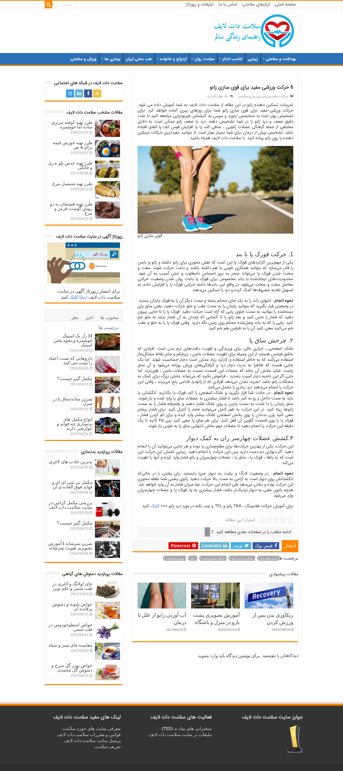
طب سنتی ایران (139, 59)
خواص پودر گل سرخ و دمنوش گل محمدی (71, 667)
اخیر (89, 317)
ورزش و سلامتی (83, 59)
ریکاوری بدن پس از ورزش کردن (272, 618)
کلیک (154, 506)
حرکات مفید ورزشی (274, 96)
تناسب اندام (232, 59)
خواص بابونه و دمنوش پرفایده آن (72, 606)
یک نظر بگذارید (217, 96)
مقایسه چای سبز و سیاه (70, 645)
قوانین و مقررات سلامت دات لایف (89, 734)
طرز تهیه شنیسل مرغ (72, 183)
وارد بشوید (208, 655)
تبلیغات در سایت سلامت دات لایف (180, 734)
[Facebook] (88, 93)
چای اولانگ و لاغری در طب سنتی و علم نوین (72, 586)
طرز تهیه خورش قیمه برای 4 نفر (72, 144)
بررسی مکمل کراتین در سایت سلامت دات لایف (70, 504)
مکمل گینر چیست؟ (74, 378)
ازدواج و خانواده (173, 59)
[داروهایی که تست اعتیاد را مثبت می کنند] (107, 364)
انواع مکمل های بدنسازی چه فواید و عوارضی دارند (74, 423)
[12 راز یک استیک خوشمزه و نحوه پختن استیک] (107, 341)
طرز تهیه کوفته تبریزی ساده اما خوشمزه (71, 124)
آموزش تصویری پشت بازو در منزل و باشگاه (216, 618)
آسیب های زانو (268, 558)
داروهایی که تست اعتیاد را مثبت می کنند (70, 360)
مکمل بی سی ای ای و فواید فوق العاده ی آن (72, 484)
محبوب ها (109, 317)
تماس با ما (227, 4)
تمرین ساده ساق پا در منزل (72, 401)
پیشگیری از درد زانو (242, 558)
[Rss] (97, 93)
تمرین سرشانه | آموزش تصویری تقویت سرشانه (70, 545)
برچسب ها (109, 327)
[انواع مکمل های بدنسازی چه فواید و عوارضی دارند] (107, 425)
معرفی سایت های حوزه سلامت (91, 728)
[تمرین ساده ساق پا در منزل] (107, 405)
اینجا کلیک (78, 297)
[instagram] (70, 93)
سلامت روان (204, 59)
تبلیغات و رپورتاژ (199, 4)
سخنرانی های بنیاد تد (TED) (186, 728)
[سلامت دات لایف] (254, 30)
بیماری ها (112, 59)
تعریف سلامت (107, 746)
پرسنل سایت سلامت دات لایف (92, 740)
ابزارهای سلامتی (256, 4)
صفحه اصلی (285, 4)
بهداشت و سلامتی (281, 59)
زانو (193, 558)
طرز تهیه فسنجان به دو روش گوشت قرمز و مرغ (71, 208)
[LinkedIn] (79, 93)
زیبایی (253, 59)
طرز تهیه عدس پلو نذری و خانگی (70, 165)
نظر (75, 317)
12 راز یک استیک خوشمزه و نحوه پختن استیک (72, 340)
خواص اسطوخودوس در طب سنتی (70, 627)
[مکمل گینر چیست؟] (107, 384)
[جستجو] (48, 4)
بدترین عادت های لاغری (70, 461)
